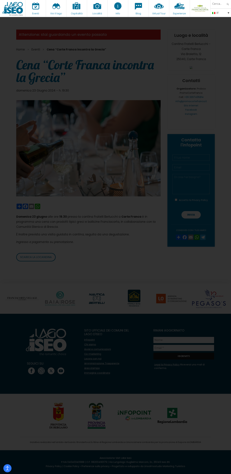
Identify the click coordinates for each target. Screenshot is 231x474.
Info (118, 13)
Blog (138, 13)
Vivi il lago (56, 13)
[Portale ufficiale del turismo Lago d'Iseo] (12, 8)
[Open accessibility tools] (7, 468)
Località (97, 13)
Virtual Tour (159, 13)
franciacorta (200, 13)
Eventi (35, 13)
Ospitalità (77, 13)
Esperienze (179, 13)
